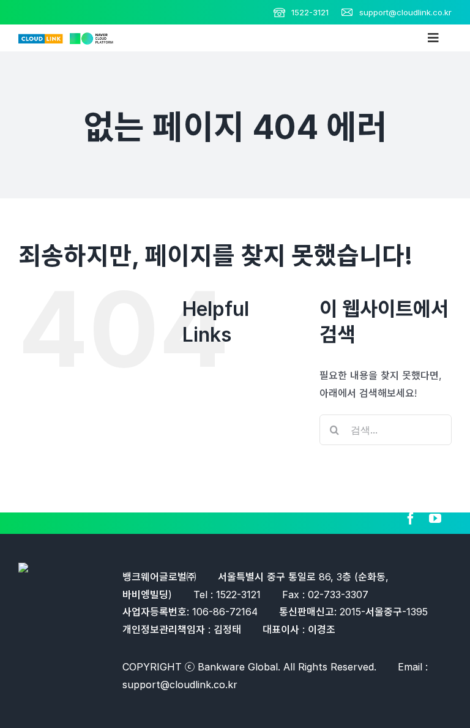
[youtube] (435, 518)
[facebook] (411, 518)
